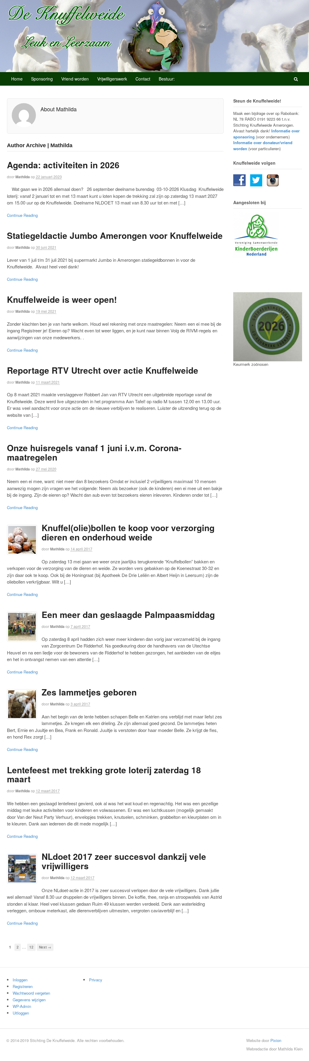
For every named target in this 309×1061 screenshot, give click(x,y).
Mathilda (22, 176)
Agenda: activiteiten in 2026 (63, 165)
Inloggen (20, 980)
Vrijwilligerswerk (112, 79)
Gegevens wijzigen (29, 999)
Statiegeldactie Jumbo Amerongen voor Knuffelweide (115, 235)
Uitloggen (21, 1013)
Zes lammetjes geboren (89, 692)
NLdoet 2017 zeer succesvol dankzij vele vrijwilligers (124, 861)
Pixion (275, 1040)
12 (31, 947)
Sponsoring (42, 79)
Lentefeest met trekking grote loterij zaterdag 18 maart (104, 774)
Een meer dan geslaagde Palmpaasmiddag (128, 614)
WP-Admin (22, 1006)
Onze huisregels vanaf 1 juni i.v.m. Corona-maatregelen (94, 452)
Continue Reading (22, 215)
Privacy (95, 980)
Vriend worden (75, 79)
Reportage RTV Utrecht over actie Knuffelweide (102, 370)
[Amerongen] (97, 35)
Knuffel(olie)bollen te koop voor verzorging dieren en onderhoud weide (128, 532)
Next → (45, 947)
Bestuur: (167, 79)
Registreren (23, 986)
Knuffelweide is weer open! (62, 299)
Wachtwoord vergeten (31, 993)
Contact (142, 79)
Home (17, 79)
